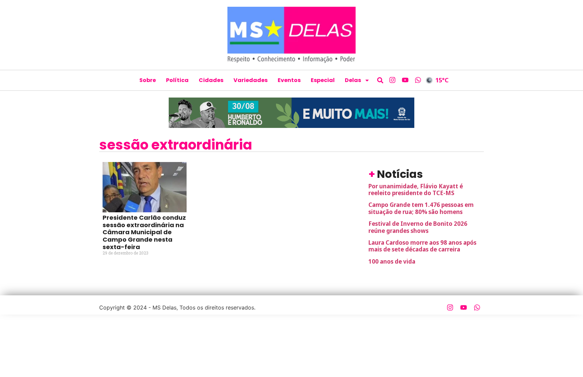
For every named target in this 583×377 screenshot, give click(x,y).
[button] (380, 80)
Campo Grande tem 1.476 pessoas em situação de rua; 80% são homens (421, 208)
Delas (353, 80)
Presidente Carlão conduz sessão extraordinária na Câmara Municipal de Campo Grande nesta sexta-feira (144, 232)
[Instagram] (392, 80)
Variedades (250, 80)
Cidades (211, 80)
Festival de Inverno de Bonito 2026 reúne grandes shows (417, 227)
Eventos (289, 80)
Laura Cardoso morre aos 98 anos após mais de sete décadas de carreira (422, 246)
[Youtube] (405, 80)
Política (177, 80)
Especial (323, 80)
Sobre (147, 80)
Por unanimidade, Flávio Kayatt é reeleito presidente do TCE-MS (415, 189)
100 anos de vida (391, 261)
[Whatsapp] (418, 80)
